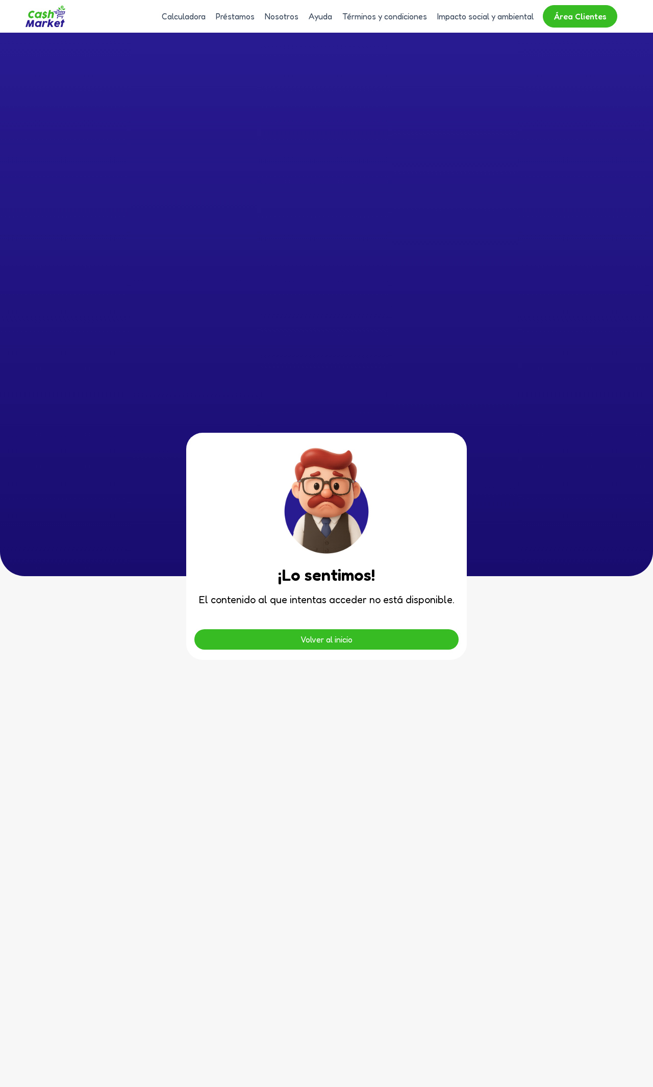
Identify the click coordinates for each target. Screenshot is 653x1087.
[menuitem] (182, 16)
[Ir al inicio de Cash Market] (45, 16)
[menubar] (389, 16)
